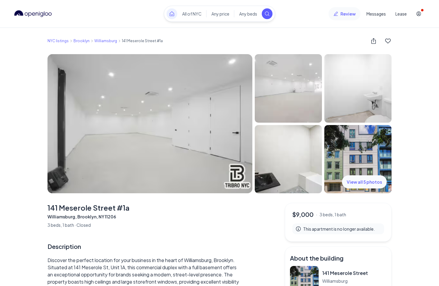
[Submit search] (267, 13)
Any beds (248, 13)
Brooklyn (81, 41)
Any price (220, 13)
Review (348, 13)
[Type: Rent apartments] (172, 13)
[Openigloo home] (33, 14)
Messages (376, 13)
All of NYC (192, 13)
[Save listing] (388, 41)
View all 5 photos (364, 182)
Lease (401, 13)
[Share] (374, 41)
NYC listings (58, 41)
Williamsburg (105, 41)
